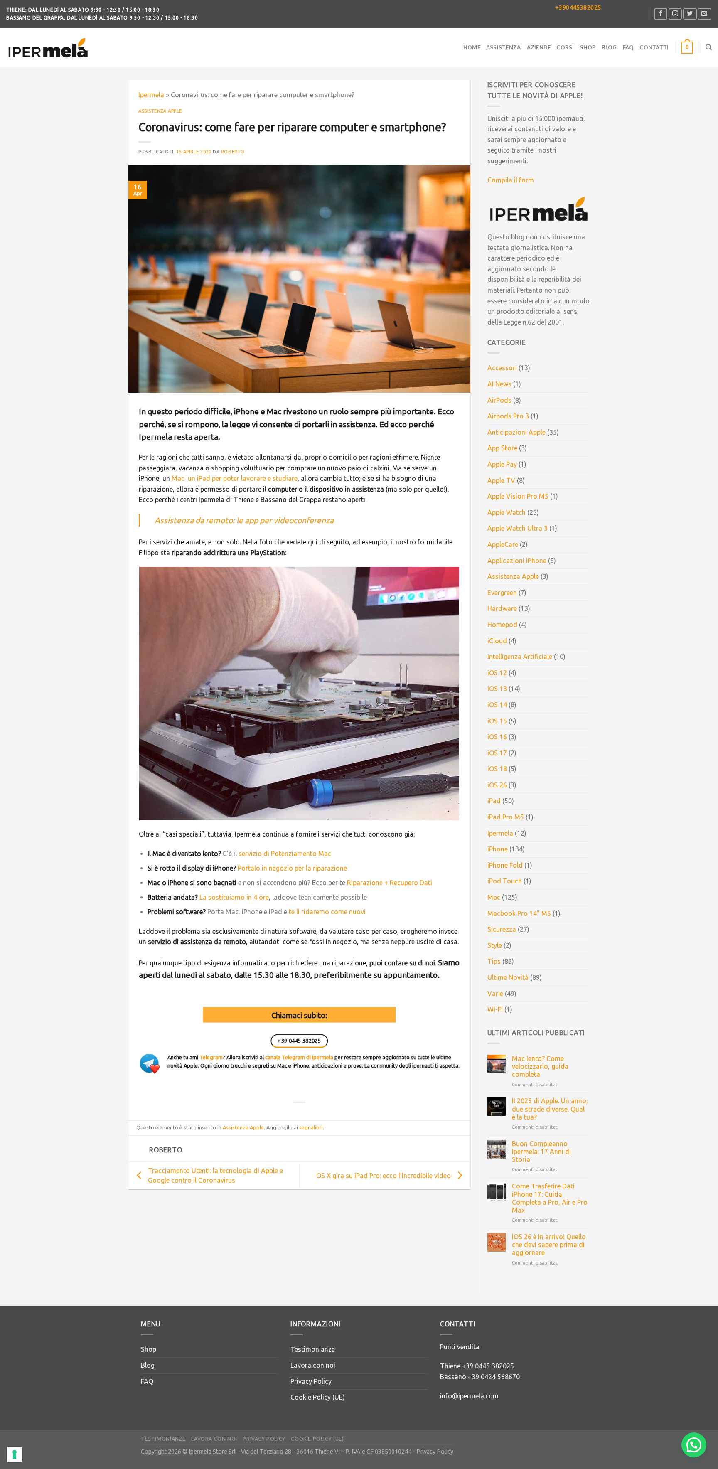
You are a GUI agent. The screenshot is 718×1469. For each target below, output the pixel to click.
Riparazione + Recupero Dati (389, 882)
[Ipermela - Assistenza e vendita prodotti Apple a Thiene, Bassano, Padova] (47, 47)
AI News (499, 384)
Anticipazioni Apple (516, 432)
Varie (495, 993)
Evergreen (502, 592)
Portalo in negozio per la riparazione (292, 868)
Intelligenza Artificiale (519, 656)
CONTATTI (654, 47)
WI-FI (495, 1009)
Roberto (233, 151)
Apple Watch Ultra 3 (517, 528)
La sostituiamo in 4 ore (234, 897)
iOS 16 (497, 737)
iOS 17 (497, 753)
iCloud (497, 641)
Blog (609, 47)
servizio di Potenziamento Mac (285, 853)
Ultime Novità (508, 977)
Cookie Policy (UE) (317, 1397)
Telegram (211, 1057)
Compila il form (510, 180)
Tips (494, 961)
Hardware (502, 608)
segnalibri (311, 1127)
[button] (693, 1444)
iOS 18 (497, 769)
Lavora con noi (312, 1365)
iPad (494, 801)
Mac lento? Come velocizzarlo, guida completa (540, 1066)
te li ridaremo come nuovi (327, 911)
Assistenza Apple (160, 110)
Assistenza (503, 47)
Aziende (539, 47)
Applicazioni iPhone (516, 560)
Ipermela (151, 94)
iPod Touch (504, 881)
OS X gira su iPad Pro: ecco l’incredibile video (383, 1175)
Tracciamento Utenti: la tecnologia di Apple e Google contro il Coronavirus (215, 1175)
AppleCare (502, 544)
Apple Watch (506, 512)
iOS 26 (497, 785)
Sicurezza (501, 929)
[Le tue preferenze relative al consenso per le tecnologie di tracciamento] (14, 1454)
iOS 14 (497, 705)
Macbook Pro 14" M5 (519, 913)
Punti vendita (459, 1347)
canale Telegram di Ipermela (299, 1057)
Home (471, 47)
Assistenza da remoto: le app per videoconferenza (244, 520)
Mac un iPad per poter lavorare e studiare (235, 478)
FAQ (628, 47)
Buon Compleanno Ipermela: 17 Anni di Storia (541, 1151)
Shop (588, 47)
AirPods (499, 400)
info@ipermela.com (469, 1396)
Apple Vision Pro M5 (517, 496)
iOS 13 (497, 688)
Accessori (502, 368)
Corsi (565, 47)
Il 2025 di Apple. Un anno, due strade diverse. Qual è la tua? (550, 1108)
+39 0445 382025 (488, 1366)
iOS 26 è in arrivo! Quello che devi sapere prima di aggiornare (549, 1244)
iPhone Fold (505, 865)
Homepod (502, 624)
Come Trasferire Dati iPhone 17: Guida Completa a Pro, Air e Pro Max (550, 1198)
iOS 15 (497, 721)
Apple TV (501, 480)
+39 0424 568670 (494, 1376)
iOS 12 (497, 673)
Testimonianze (312, 1349)
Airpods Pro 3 (508, 416)
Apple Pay (502, 464)
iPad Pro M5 (505, 817)
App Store (502, 448)
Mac (493, 897)
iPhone (497, 849)
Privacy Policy (311, 1381)
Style (494, 945)
